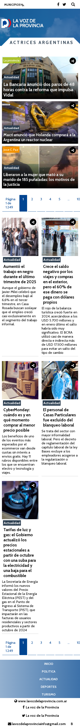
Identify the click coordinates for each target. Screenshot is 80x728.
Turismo (48, 694)
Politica (48, 671)
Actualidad (11, 77)
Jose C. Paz (11, 150)
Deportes (49, 687)
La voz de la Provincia (42, 707)
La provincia (12, 60)
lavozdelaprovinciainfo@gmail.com (39, 724)
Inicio (48, 664)
